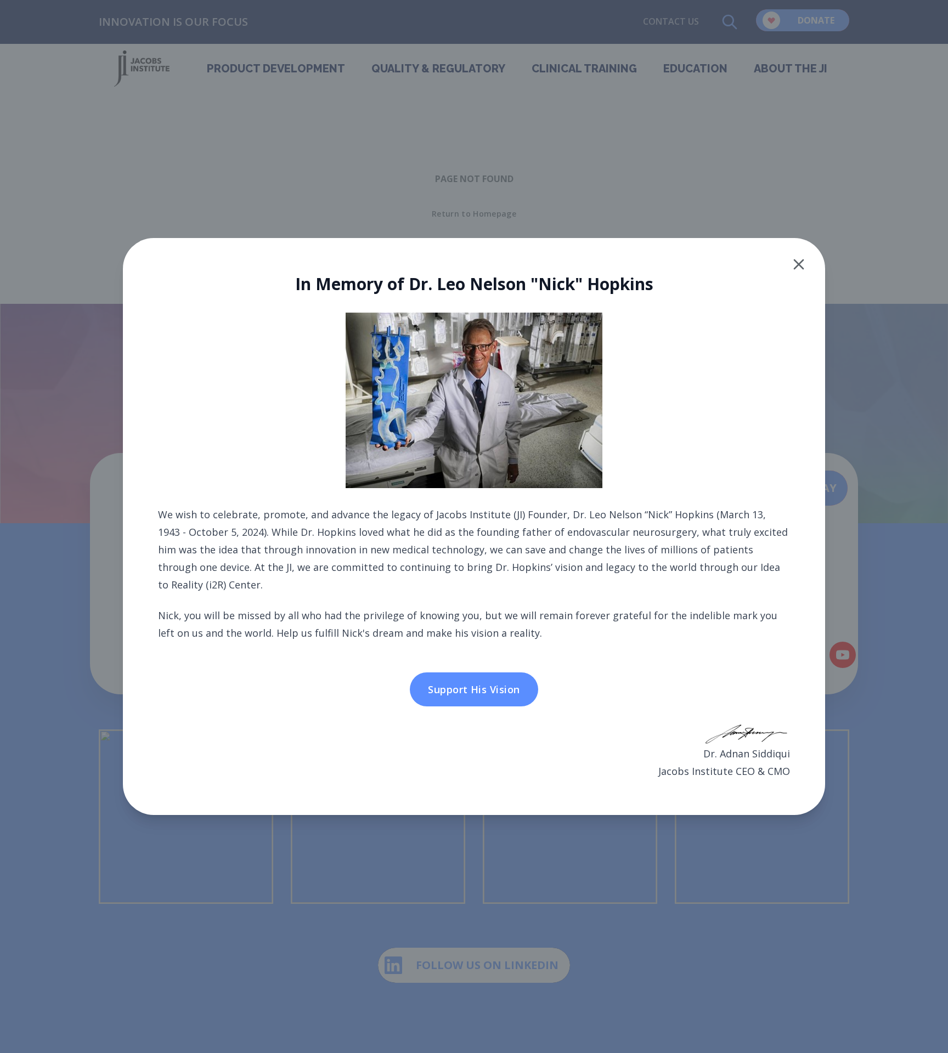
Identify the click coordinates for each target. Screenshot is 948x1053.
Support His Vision (474, 689)
